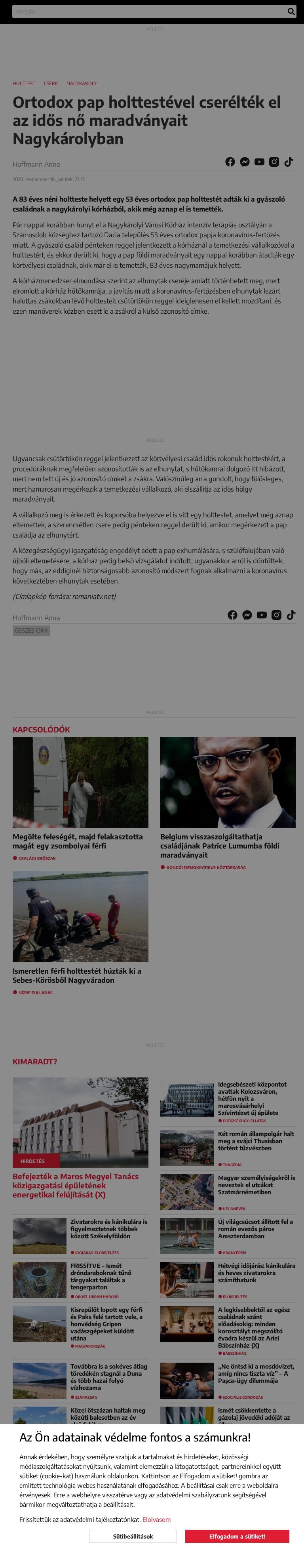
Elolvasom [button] (156, 1519)
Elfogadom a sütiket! (237, 1536)
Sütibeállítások (133, 1536)
